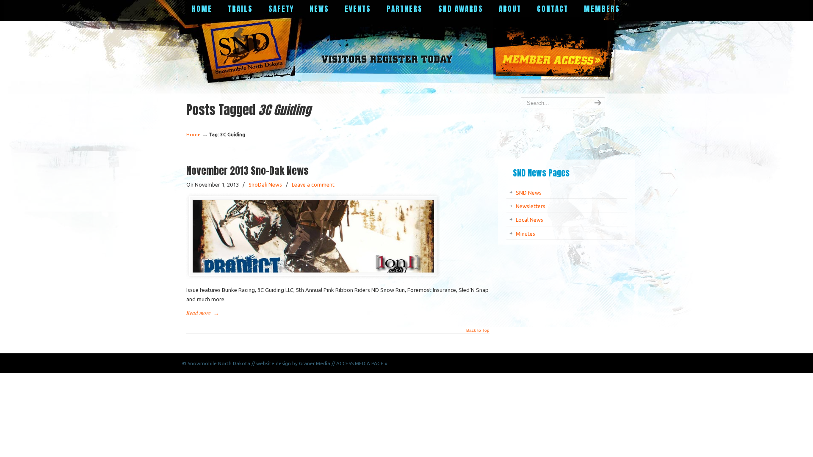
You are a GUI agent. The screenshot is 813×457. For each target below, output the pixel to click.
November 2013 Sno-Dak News (247, 170)
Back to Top (477, 330)
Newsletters (530, 206)
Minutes (525, 234)
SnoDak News (265, 184)
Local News (529, 220)
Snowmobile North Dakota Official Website (249, 48)
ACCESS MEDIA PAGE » (361, 363)
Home (193, 134)
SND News (529, 192)
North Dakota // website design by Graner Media (274, 363)
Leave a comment (313, 184)
